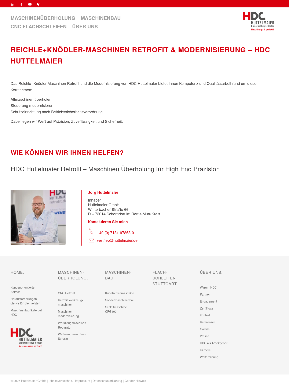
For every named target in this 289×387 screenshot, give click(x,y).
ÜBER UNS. (211, 272)
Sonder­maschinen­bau (120, 300)
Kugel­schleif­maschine (119, 293)
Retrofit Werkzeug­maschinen (70, 302)
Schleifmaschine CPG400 (116, 309)
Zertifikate (206, 308)
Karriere (205, 350)
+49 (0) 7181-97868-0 (115, 232)
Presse (204, 336)
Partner (205, 294)
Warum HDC (208, 287)
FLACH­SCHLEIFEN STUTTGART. (165, 277)
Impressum (82, 381)
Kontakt (205, 315)
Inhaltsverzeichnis (61, 381)
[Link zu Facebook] (21, 4)
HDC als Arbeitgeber (213, 343)
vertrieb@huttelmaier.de (117, 240)
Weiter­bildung (209, 357)
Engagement (208, 301)
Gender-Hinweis (135, 381)
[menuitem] (43, 18)
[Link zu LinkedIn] (13, 4)
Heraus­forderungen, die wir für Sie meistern (26, 301)
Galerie (205, 329)
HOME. (17, 272)
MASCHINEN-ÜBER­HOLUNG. (73, 275)
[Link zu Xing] (38, 4)
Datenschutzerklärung (107, 381)
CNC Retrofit (66, 293)
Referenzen (208, 322)
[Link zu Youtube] (30, 4)
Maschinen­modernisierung (68, 313)
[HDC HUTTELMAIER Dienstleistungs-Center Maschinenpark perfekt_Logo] (258, 21)
